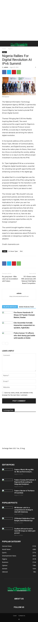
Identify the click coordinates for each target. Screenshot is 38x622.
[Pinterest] (14, 72)
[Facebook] (4, 72)
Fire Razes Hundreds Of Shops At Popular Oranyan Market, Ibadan (24, 314)
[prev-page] (3, 343)
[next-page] (6, 343)
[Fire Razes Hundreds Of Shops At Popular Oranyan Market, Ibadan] (7, 315)
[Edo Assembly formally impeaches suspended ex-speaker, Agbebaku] (7, 325)
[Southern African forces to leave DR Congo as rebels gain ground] (7, 531)
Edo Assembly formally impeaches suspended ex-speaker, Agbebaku (24, 325)
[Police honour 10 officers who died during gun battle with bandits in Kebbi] (7, 335)
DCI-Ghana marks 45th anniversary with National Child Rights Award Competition (28, 280)
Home (4, 49)
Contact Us (21, 616)
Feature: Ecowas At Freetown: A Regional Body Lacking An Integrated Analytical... (25, 482)
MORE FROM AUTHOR (26, 307)
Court (14, 616)
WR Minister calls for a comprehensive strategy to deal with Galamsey (23, 510)
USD (14, 448)
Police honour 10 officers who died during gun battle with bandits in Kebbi (24, 335)
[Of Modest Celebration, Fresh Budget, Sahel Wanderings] (7, 521)
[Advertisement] (19, 20)
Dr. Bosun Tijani (13, 251)
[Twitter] (9, 72)
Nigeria (10, 49)
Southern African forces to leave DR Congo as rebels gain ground (24, 531)
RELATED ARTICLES (10, 307)
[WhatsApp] (19, 72)
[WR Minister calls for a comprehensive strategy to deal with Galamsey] (7, 510)
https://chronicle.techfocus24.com (19, 296)
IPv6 (21, 251)
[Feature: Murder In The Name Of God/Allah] (7, 493)
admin (6, 67)
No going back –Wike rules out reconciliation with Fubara (10, 279)
